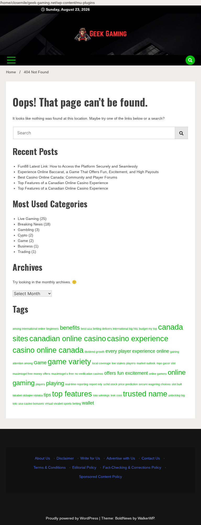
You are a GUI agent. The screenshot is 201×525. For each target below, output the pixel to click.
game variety (69, 361)
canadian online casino (67, 338)
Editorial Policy (84, 467)
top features (72, 393)
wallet (88, 403)
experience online (150, 351)
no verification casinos (89, 373)
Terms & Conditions (50, 467)
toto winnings (101, 395)
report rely (95, 384)
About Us (42, 458)
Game (23, 241)
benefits (70, 327)
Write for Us (90, 458)
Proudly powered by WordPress (72, 518)
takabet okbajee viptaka (28, 395)
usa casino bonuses (31, 403)
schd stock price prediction (120, 384)
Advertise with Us (121, 458)
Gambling (26, 230)
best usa (86, 328)
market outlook (146, 363)
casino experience (137, 338)
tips (47, 394)
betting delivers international (110, 328)
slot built (177, 384)
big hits (133, 328)
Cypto (22, 235)
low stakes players (124, 363)
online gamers (158, 373)
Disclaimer (65, 458)
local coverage (101, 363)
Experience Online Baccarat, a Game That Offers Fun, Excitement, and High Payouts (88, 172)
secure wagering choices (155, 384)
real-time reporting (76, 384)
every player (118, 351)
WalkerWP (146, 518)
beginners (52, 328)
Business (25, 246)
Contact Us (151, 458)
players (40, 384)
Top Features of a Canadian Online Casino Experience (63, 183)
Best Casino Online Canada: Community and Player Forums (67, 177)
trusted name (145, 393)
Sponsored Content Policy (100, 476)
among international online (29, 328)
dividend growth (94, 351)
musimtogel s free (62, 373)
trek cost (116, 395)
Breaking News (30, 224)
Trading (24, 252)
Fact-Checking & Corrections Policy (132, 467)
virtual (49, 403)
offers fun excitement (126, 373)
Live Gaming (28, 219)
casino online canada (48, 350)
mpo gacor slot (166, 363)
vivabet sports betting (67, 403)
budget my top (148, 328)
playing (55, 383)
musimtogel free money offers (31, 373)
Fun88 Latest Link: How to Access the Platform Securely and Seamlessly (78, 166)
